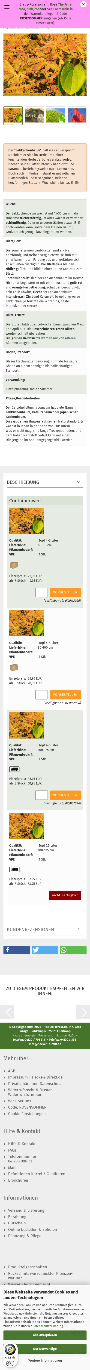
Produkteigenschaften (27, 1267)
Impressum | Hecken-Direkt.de (35, 1077)
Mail (11, 1167)
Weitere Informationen (45, 1361)
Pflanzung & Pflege (24, 1236)
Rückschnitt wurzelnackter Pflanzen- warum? (40, 1276)
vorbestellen (65, 592)
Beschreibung (23, 482)
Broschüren (18, 1180)
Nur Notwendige (45, 1349)
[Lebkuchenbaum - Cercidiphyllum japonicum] (45, 64)
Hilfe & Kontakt (22, 1144)
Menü (7, 7)
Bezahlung (17, 1217)
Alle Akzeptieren (45, 1335)
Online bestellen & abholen (32, 1229)
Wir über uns (19, 1101)
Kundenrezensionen (30, 929)
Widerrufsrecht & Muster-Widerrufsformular (30, 1092)
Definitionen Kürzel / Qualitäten (36, 1174)
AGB (11, 1071)
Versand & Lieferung (26, 1210)
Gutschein (17, 1223)
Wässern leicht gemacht (29, 1284)
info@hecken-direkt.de (45, 1044)
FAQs (12, 1150)
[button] (16, 950)
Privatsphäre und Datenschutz (34, 1084)
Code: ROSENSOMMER (27, 1107)
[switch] (10, 1363)
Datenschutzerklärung (48, 1326)
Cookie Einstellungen (27, 1114)
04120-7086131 (20, 1161)
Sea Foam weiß (58, 9)
